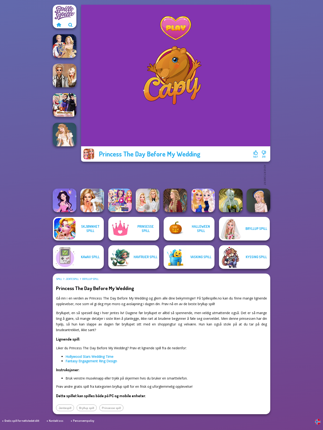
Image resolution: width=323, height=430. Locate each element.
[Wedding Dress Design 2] (64, 134)
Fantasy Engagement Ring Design (91, 361)
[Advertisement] (176, 174)
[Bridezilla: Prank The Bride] (92, 200)
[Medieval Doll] (175, 200)
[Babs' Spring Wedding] (147, 200)
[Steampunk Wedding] (64, 75)
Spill (59, 279)
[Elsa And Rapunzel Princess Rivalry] (120, 200)
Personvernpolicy (83, 420)
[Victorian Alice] (258, 200)
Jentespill (72, 279)
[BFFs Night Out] (203, 200)
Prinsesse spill (111, 408)
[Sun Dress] (64, 46)
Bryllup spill (90, 279)
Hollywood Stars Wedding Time (89, 356)
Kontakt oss (56, 420)
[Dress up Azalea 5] (64, 200)
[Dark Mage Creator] (231, 200)
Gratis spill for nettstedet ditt (21, 420)
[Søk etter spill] (70, 24)
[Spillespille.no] (59, 24)
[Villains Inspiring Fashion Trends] (64, 105)
